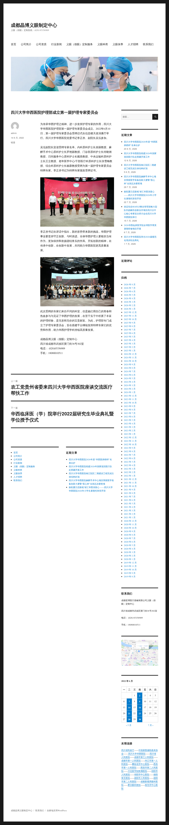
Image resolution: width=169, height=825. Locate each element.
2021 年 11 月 (130, 482)
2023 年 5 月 (129, 420)
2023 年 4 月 (129, 423)
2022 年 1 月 (129, 475)
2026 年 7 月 (129, 287)
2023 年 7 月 (129, 413)
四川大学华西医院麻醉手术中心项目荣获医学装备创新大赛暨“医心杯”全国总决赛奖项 (140, 180)
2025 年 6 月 (129, 333)
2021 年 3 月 (129, 510)
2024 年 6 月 (129, 374)
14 (129, 707)
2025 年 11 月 (130, 315)
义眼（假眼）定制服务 (79, 44)
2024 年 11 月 (130, 357)
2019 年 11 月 (130, 566)
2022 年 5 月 (129, 461)
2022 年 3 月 (129, 468)
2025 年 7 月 (129, 329)
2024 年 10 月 (130, 360)
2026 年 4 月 (129, 298)
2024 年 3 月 (129, 385)
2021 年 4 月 (129, 506)
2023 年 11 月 (130, 399)
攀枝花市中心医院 (140, 764)
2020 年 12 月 (130, 520)
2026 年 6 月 (129, 291)
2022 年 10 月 (130, 444)
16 (140, 707)
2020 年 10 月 (130, 527)
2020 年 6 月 (129, 541)
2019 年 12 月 (130, 562)
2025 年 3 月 (129, 343)
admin (14, 133)
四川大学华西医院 (136, 753)
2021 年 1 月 (129, 517)
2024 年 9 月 (129, 364)
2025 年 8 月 (129, 326)
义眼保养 (118, 44)
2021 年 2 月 (129, 513)
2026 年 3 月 (129, 301)
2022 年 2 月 (129, 472)
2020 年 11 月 (130, 524)
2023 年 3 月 (129, 426)
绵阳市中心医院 (141, 774)
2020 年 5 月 (129, 545)
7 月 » (150, 725)
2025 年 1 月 (129, 350)
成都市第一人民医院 (131, 760)
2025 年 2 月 (129, 347)
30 (140, 719)
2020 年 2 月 (129, 555)
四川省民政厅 (127, 750)
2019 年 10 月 (130, 569)
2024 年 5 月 (129, 378)
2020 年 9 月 (129, 531)
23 (140, 713)
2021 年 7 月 (129, 496)
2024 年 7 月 (129, 371)
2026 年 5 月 (129, 294)
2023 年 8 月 (129, 409)
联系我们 (148, 44)
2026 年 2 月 (129, 305)
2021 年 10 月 (130, 486)
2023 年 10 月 (130, 402)
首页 (13, 44)
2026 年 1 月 (129, 308)
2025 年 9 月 (129, 322)
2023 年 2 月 (129, 430)
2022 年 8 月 (129, 451)
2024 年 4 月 (129, 381)
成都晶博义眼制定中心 (34, 25)
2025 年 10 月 (130, 319)
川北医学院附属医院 (137, 771)
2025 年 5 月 (129, 336)
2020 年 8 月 (129, 534)
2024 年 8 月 (129, 367)
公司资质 (41, 44)
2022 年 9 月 (129, 447)
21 (129, 713)
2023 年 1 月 (129, 433)
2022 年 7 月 (129, 454)
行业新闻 (56, 44)
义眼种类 (102, 44)
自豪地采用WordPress (57, 810)
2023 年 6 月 (129, 416)
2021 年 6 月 (129, 500)
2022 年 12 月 (130, 437)
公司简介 (26, 44)
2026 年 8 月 (129, 284)
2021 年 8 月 (129, 493)
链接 (13, 142)
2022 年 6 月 (129, 458)
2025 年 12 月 (130, 312)
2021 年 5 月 (129, 503)
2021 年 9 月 (129, 489)
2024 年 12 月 (130, 353)
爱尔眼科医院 (134, 784)
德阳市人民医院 (141, 777)
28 (129, 719)
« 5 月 (128, 725)
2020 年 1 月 (129, 559)
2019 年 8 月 (129, 576)
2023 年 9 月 (129, 406)
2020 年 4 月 (129, 548)
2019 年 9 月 (129, 573)
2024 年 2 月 (129, 388)
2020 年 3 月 (129, 552)
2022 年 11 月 (130, 440)
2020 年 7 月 (129, 538)
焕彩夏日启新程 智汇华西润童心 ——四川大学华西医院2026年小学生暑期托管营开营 (140, 195)
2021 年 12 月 (130, 479)
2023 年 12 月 (130, 395)
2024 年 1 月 (129, 392)
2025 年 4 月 (129, 340)
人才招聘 (133, 44)
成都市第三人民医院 (143, 757)
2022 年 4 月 (129, 465)
